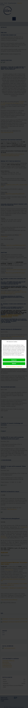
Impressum (19, 366)
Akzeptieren (14, 360)
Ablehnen (14, 363)
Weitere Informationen (11, 366)
